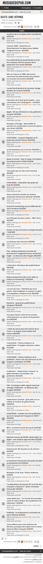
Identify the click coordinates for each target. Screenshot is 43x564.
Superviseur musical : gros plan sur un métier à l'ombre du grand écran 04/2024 (23, 401)
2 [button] (24, 27)
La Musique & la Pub (22, 43)
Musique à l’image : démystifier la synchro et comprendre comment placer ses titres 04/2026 (24, 126)
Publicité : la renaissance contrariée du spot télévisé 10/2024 (23, 514)
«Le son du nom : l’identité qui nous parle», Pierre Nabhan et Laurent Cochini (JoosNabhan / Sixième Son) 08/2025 (24, 291)
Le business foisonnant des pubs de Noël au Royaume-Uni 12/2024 (24, 462)
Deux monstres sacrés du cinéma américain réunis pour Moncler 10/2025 (23, 195)
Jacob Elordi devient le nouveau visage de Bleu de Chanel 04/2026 (23, 89)
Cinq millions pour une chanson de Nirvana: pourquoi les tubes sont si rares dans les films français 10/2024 (24, 526)
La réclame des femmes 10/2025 (21, 242)
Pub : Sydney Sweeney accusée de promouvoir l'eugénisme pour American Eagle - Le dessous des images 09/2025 (24, 253)
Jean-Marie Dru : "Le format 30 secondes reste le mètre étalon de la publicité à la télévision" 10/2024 (24, 500)
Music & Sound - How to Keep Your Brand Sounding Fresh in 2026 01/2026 (24, 160)
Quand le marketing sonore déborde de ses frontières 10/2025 (24, 207)
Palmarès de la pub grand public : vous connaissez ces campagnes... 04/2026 (23, 101)
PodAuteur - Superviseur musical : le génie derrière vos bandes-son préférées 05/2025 (22, 373)
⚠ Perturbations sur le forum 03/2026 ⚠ (24, 150)
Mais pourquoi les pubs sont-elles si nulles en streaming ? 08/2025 (22, 278)
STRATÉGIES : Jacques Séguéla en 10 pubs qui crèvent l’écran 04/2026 (22, 139)
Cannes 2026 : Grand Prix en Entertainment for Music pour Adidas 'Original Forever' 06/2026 (22, 48)
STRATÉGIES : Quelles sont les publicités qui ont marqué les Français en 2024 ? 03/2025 (24, 415)
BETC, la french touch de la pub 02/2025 (24, 428)
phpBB (15, 557)
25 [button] (35, 27)
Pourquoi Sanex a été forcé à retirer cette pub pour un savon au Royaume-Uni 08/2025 (23, 317)
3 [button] (26, 27)
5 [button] (31, 27)
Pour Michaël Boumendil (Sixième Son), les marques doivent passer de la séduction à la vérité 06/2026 (23, 62)
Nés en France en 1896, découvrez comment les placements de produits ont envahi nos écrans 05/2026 (23, 76)
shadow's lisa (26, 39)
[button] (19, 26)
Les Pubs (18, 85)
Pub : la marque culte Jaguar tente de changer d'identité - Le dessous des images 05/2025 (23, 387)
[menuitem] (6, 8)
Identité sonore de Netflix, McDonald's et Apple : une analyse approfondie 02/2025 (24, 438)
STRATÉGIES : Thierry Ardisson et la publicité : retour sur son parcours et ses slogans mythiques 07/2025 (24, 359)
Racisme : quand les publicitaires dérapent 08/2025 (21, 304)
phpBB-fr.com (37, 559)
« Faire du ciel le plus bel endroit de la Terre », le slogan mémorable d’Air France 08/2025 (23, 331)
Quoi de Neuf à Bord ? (22, 156)
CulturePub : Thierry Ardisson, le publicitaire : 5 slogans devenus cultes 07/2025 (23, 345)
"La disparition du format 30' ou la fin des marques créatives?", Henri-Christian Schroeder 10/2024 (24, 486)
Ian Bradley (38, 555)
